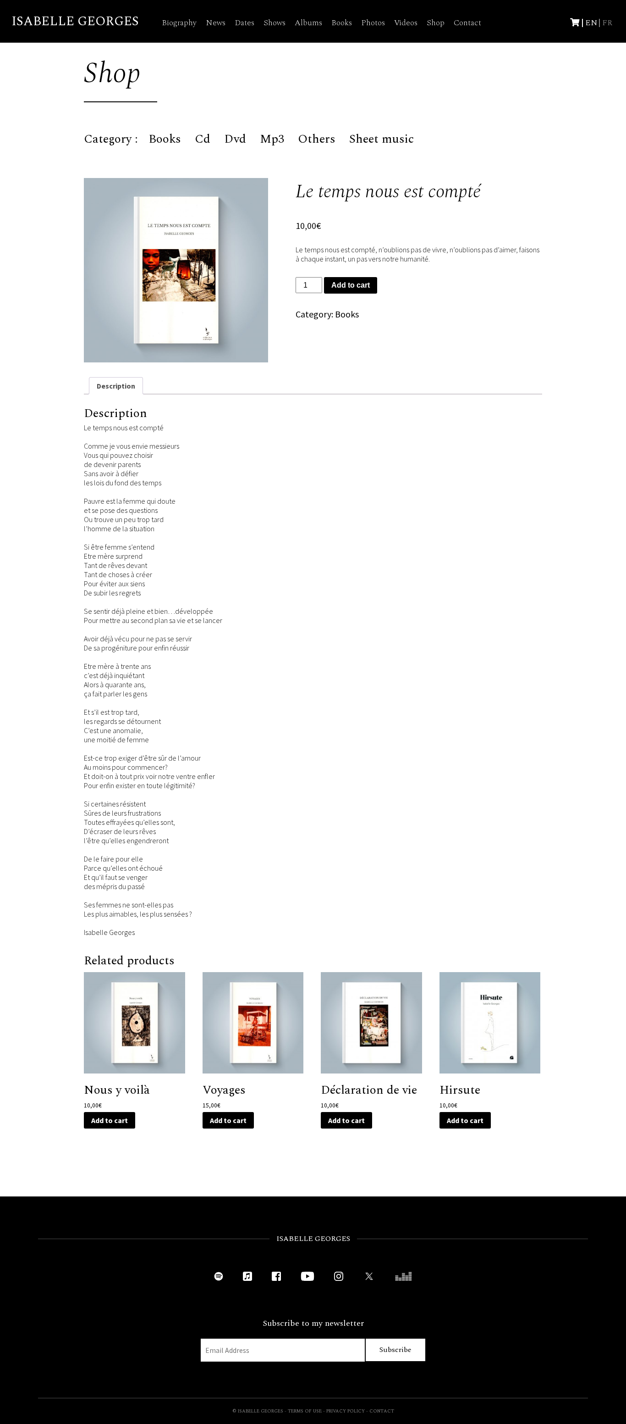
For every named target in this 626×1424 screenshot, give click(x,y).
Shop (436, 23)
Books (341, 23)
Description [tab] (116, 385)
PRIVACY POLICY (345, 1411)
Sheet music (381, 139)
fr (607, 23)
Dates (244, 23)
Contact (467, 23)
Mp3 (272, 139)
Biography (179, 23)
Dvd (235, 139)
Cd (202, 139)
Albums (308, 23)
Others (316, 139)
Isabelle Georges (75, 21)
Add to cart (350, 285)
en (591, 23)
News (215, 23)
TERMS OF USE (305, 1411)
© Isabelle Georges (257, 1411)
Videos (405, 23)
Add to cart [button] (109, 1120)
